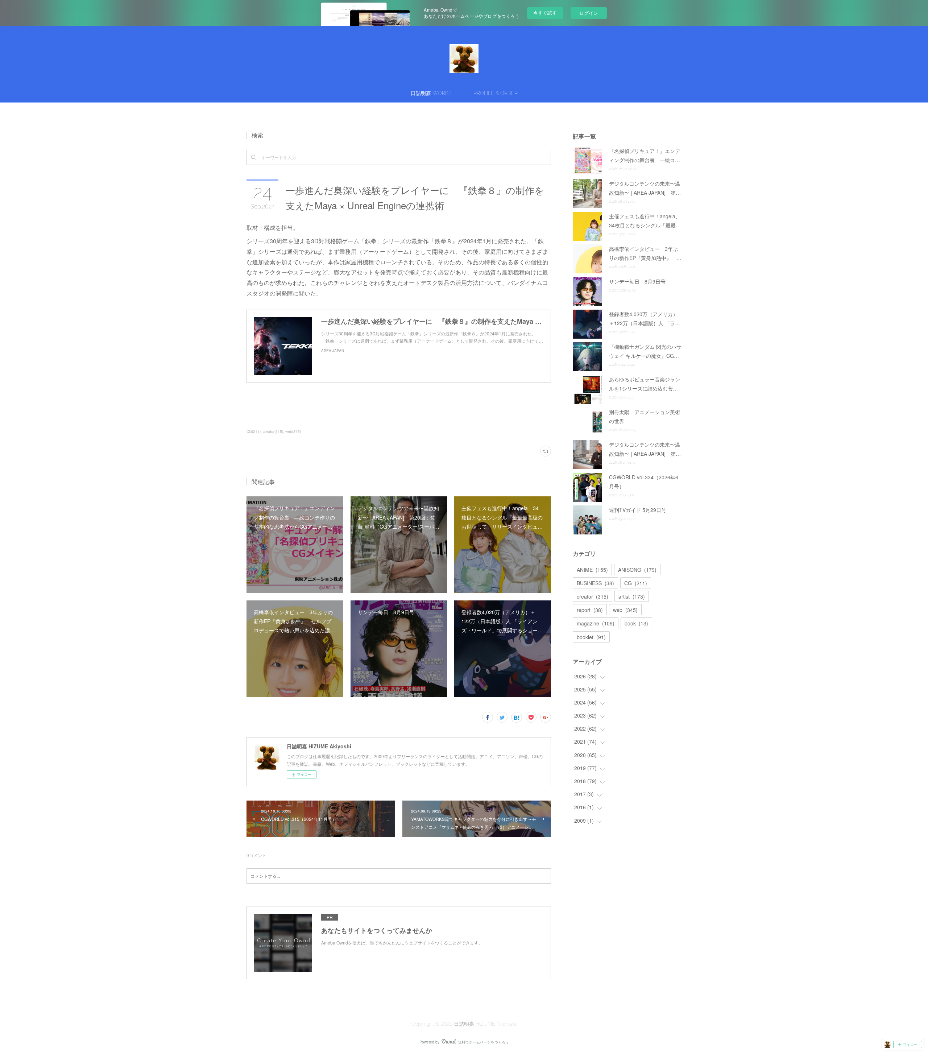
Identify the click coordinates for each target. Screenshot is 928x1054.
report (590, 609)
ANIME (592, 569)
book (636, 623)
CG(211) (253, 431)
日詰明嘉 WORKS (431, 93)
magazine (595, 623)
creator (592, 596)
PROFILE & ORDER (495, 93)
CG (635, 583)
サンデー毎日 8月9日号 (637, 281)
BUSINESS (595, 583)
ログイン (588, 12)
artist (631, 596)
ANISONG (637, 569)
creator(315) (273, 431)
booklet (591, 637)
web (625, 609)
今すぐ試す (545, 12)
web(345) (293, 431)
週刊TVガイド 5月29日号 (637, 509)
